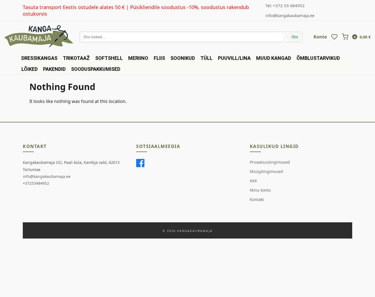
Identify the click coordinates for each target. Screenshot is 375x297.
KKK (253, 180)
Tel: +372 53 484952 (285, 5)
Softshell (109, 58)
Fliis (159, 58)
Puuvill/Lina (234, 58)
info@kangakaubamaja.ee (289, 15)
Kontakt (257, 199)
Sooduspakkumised (95, 69)
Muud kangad (273, 58)
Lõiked (29, 69)
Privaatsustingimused (270, 162)
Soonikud (182, 58)
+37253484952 (36, 183)
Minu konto (260, 190)
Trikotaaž (76, 58)
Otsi (295, 37)
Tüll (206, 58)
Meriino (138, 58)
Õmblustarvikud (318, 58)
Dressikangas (39, 58)
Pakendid (54, 69)
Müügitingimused (266, 171)
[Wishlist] (334, 36)
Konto (320, 37)
